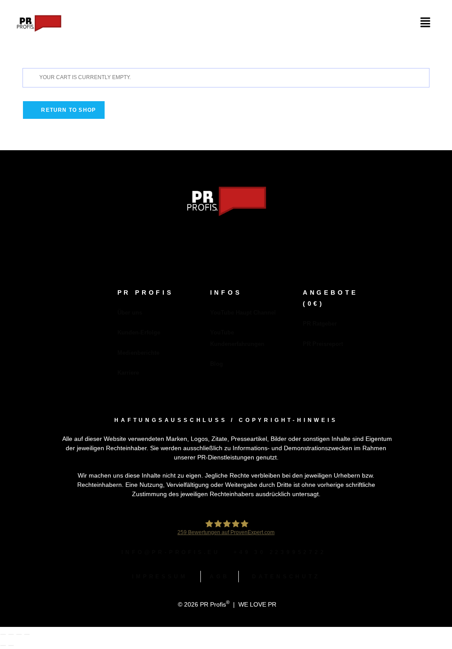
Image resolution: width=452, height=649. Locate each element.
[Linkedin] (213, 236)
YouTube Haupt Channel (243, 312)
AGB (219, 576)
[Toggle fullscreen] (11, 634)
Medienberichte (138, 352)
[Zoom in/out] (3, 634)
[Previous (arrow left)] (3, 645)
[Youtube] (265, 236)
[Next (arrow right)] (11, 645)
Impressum (159, 576)
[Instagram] (239, 236)
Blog (216, 364)
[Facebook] (187, 236)
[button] (425, 23)
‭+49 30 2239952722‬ (280, 552)
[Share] (19, 634)
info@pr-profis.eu (170, 552)
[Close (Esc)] (27, 634)
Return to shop (67, 110)
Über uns (129, 312)
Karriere (128, 372)
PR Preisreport (323, 344)
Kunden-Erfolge (138, 332)
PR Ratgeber (320, 323)
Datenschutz (286, 576)
